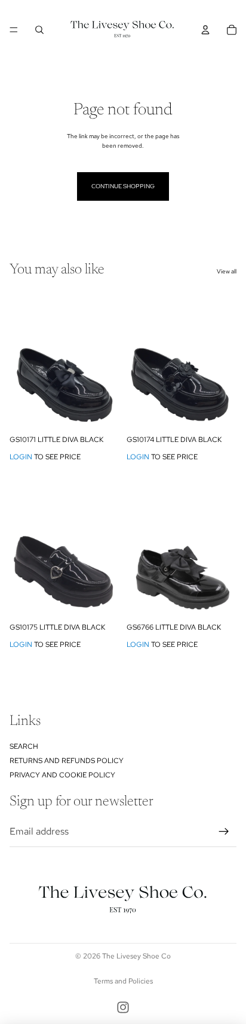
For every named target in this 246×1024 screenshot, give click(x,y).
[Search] (39, 30)
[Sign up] (223, 831)
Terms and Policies (123, 981)
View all (226, 271)
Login (21, 457)
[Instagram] (123, 1007)
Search (24, 746)
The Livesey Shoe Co (136, 956)
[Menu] (13, 29)
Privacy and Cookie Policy (62, 775)
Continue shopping (123, 186)
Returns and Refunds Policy (67, 760)
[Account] (205, 30)
